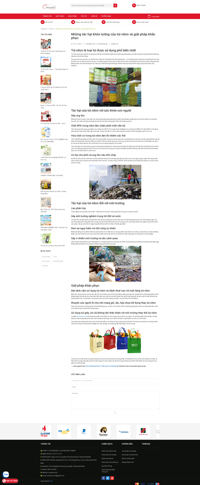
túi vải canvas (46, 261)
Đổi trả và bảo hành (128, 458)
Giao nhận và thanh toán (130, 455)
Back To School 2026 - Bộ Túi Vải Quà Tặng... (54, 106)
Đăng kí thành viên (128, 462)
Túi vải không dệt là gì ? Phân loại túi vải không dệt (102, 366)
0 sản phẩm (155, 16)
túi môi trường (46, 256)
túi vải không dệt (58, 261)
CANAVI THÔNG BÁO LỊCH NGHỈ (52, 175)
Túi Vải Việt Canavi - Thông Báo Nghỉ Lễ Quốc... (54, 70)
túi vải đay (45, 265)
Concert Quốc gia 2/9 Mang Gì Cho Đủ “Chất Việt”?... (54, 88)
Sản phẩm (72, 16)
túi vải (55, 256)
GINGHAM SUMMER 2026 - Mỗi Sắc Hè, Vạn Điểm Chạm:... (54, 229)
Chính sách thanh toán (109, 451)
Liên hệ (94, 16)
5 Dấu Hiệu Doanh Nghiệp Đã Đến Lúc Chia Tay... (53, 158)
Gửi (115, 412)
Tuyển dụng (106, 16)
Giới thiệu (60, 16)
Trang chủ (47, 16)
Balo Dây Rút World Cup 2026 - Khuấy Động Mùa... (53, 192)
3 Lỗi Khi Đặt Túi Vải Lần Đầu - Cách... (53, 123)
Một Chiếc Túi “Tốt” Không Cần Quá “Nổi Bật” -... (53, 210)
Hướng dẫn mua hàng (129, 451)
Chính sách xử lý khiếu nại (110, 462)
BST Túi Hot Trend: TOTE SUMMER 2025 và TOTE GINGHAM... (54, 140)
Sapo (51, 481)
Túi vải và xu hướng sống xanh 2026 (53, 246)
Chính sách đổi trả (107, 458)
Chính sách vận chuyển (109, 455)
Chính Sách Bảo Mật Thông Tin (108, 471)
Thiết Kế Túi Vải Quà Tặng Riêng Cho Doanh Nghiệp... (53, 52)
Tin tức (84, 16)
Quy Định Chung (107, 466)
